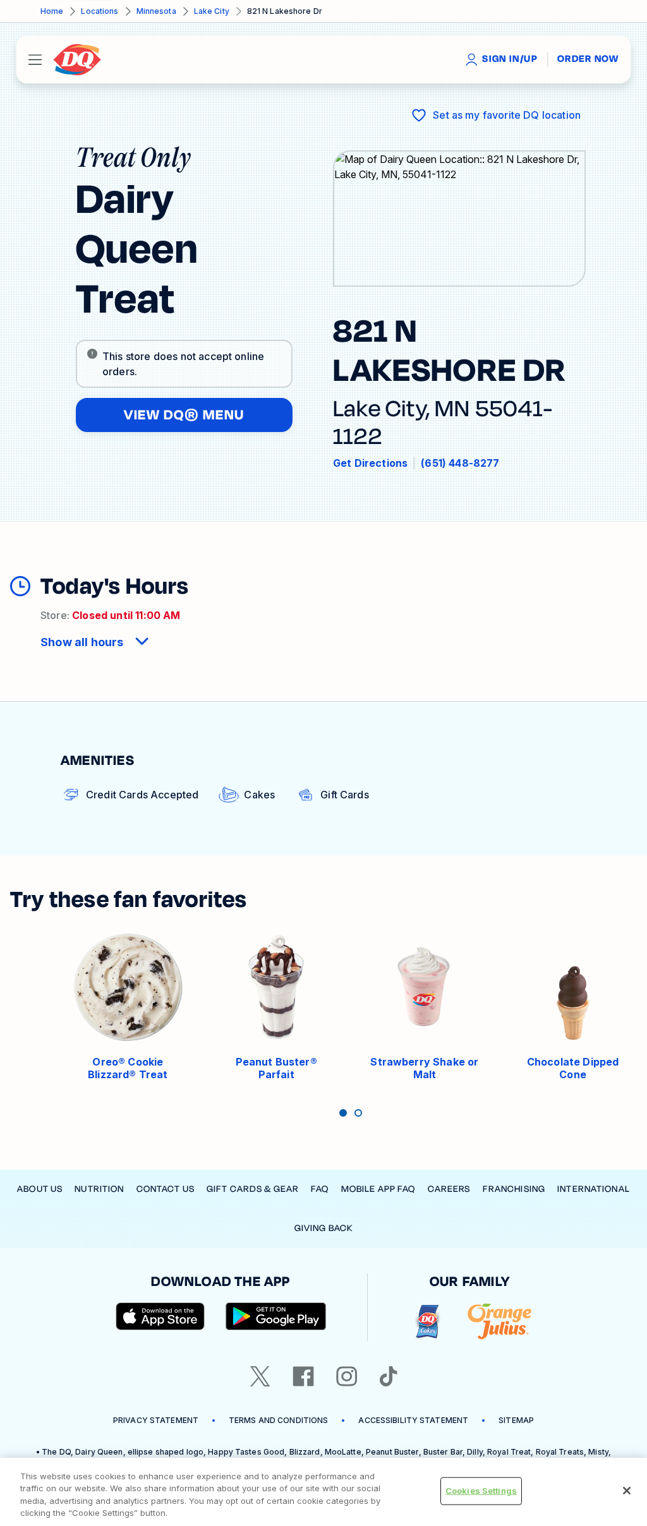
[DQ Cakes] (427, 1321)
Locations (99, 11)
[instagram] (347, 1376)
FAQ (320, 1189)
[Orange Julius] (499, 1321)
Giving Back (323, 1228)
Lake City (211, 11)
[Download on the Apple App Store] (160, 1316)
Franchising (514, 1189)
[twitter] (260, 1376)
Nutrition (99, 1189)
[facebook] (303, 1376)
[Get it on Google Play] (276, 1316)
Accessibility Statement (413, 1420)
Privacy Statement (155, 1420)
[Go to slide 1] (343, 1113)
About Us (40, 1189)
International (593, 1189)
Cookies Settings (481, 1491)
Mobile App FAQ (378, 1189)
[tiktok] (388, 1376)
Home (51, 11)
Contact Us (165, 1189)
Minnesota (156, 11)
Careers (449, 1189)
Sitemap (516, 1420)
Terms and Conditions (278, 1420)
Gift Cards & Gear (253, 1189)
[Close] (627, 1491)
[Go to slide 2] (358, 1113)
